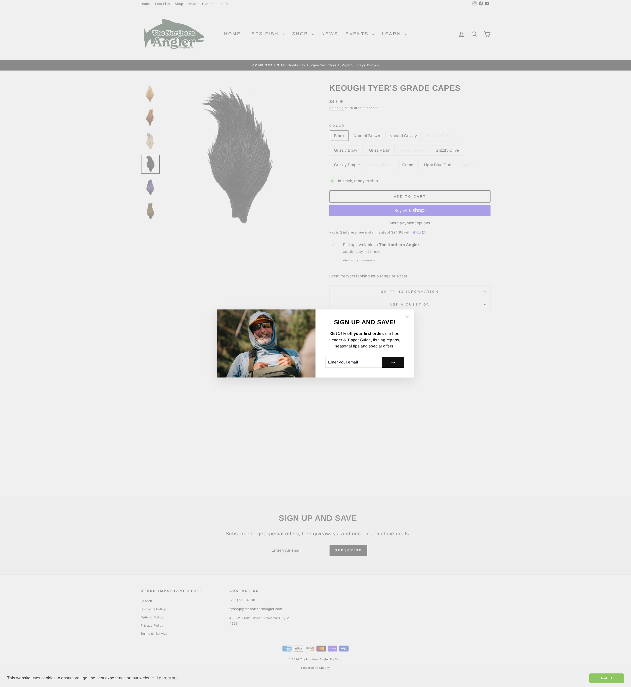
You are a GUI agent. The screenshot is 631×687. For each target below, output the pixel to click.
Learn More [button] (167, 678)
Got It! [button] (606, 678)
